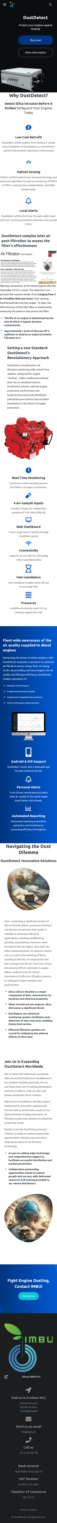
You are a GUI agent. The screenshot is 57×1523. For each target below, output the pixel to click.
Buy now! (35, 40)
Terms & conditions (28, 1510)
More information (35, 52)
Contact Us (28, 1296)
